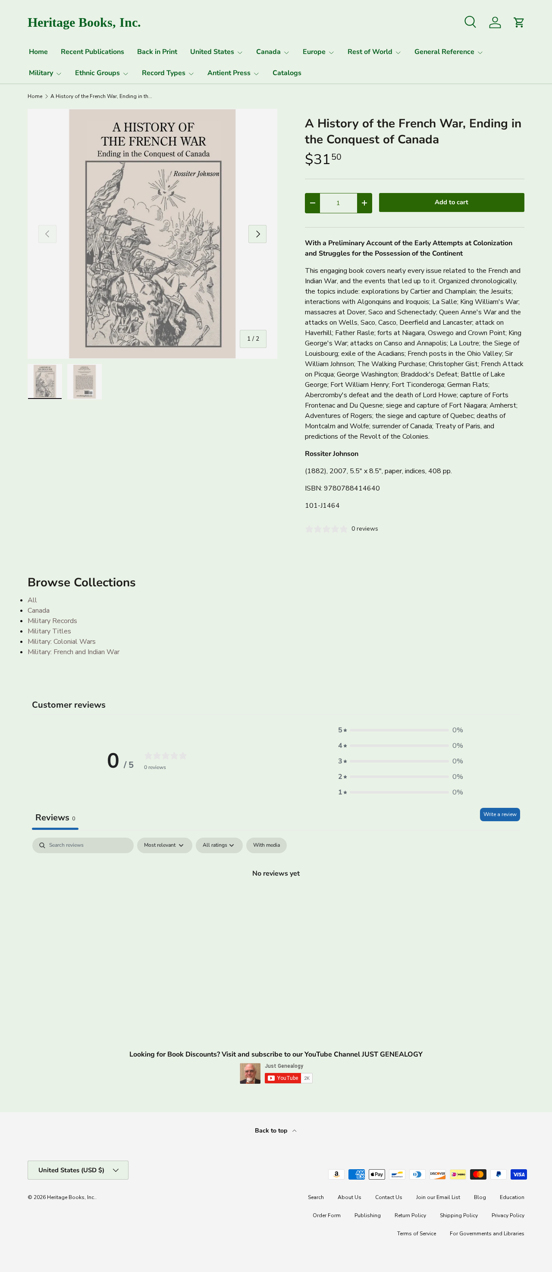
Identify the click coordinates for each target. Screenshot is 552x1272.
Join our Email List (438, 1197)
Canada (268, 52)
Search (316, 1197)
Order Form (327, 1215)
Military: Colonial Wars (62, 641)
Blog (480, 1197)
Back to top (272, 1130)
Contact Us (388, 1197)
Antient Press (229, 73)
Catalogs (287, 73)
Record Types (163, 73)
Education (512, 1197)
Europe (314, 52)
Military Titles (49, 631)
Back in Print (157, 52)
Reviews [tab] (55, 817)
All (32, 600)
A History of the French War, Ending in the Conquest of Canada (102, 96)
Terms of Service (416, 1233)
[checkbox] (266, 845)
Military (41, 73)
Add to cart (451, 202)
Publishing (367, 1215)
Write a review (500, 814)
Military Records (52, 621)
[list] (152, 233)
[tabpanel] (276, 902)
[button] (400, 730)
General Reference (444, 52)
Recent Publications (92, 52)
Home (38, 52)
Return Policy (410, 1215)
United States (212, 52)
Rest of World (370, 52)
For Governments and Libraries (487, 1233)
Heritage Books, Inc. (71, 1197)
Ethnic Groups (97, 73)
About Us (349, 1197)
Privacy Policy (508, 1215)
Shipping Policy (459, 1215)
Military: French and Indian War (73, 652)
